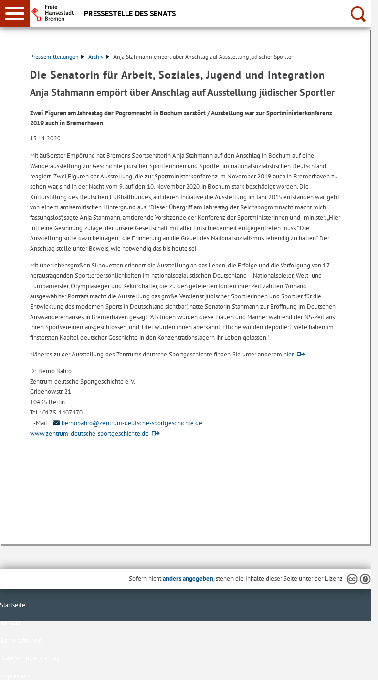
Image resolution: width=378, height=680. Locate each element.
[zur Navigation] (15, 13)
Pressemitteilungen (54, 56)
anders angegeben (188, 578)
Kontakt (10, 623)
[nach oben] (355, 664)
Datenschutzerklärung (30, 658)
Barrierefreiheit (20, 640)
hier (289, 354)
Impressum (15, 676)
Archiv (96, 56)
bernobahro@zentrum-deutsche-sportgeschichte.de (132, 423)
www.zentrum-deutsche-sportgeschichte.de (89, 433)
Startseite (12, 605)
